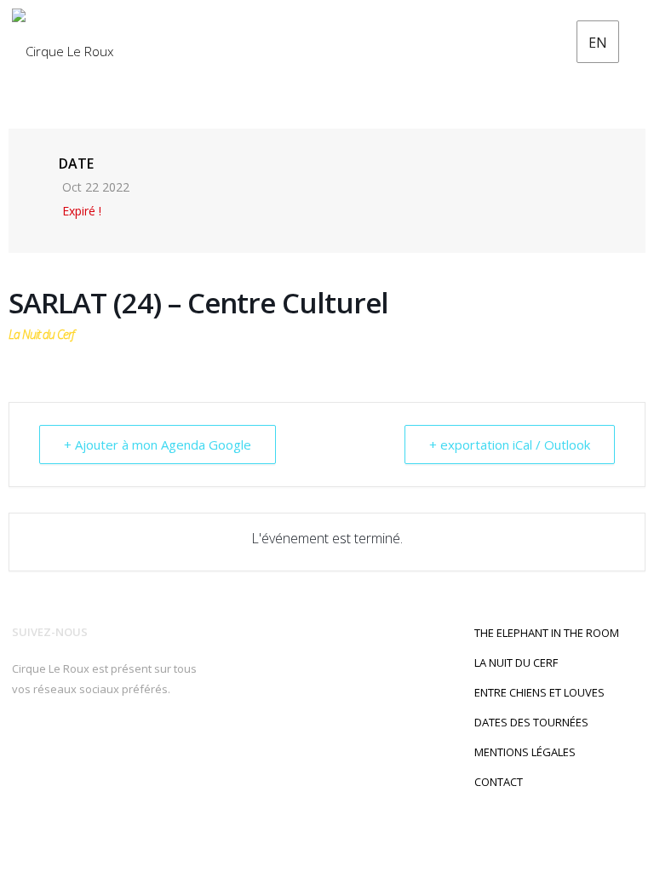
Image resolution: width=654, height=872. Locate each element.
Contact (498, 781)
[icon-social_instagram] (51, 744)
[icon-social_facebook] (24, 744)
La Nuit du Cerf (516, 662)
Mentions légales (525, 752)
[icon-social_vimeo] (129, 744)
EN (597, 42)
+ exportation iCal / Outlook (509, 444)
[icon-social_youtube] (106, 744)
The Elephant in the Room (546, 632)
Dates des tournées (531, 722)
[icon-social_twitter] (78, 744)
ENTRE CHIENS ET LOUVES (539, 692)
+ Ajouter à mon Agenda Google (157, 444)
